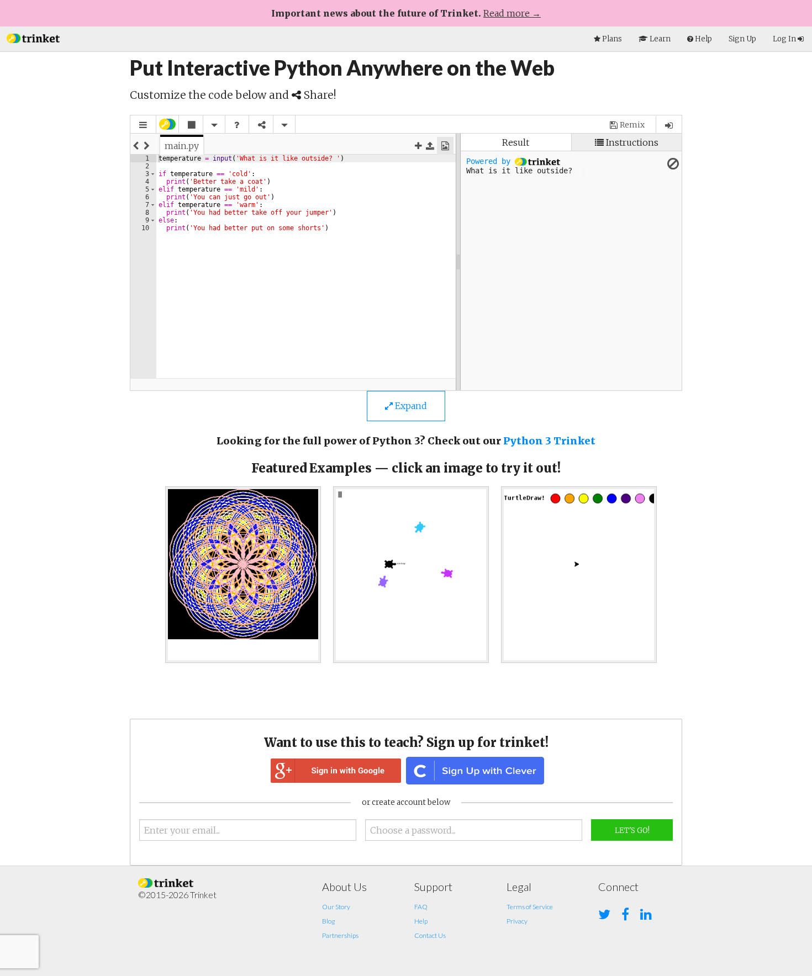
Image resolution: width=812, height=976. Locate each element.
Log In (785, 39)
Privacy (517, 921)
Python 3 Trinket (549, 440)
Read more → (512, 13)
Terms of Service (530, 907)
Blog (328, 921)
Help (421, 921)
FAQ (421, 907)
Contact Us (430, 935)
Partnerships (340, 935)
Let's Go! (632, 830)
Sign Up (742, 39)
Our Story (336, 907)
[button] (33, 37)
